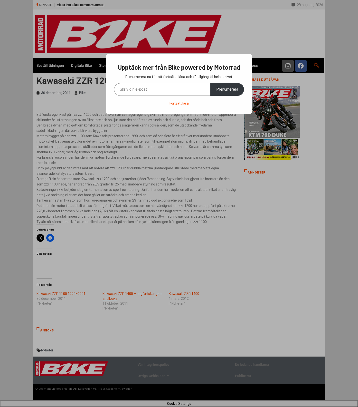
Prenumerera (227, 89)
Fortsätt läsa (179, 103)
